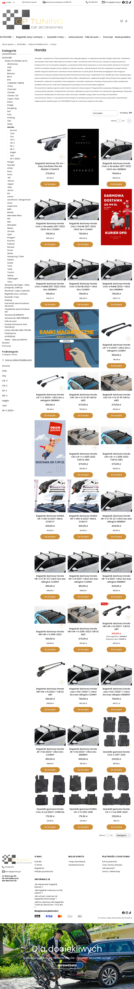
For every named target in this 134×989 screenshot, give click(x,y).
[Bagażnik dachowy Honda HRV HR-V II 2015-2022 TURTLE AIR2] (83, 614)
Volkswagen (12, 278)
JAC (9, 177)
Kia (8, 193)
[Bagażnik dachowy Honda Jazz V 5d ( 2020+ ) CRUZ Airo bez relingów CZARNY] (83, 670)
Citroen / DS (12, 95)
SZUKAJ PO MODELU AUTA (38, 44)
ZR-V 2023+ (15, 158)
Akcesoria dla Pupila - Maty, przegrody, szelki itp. (17, 286)
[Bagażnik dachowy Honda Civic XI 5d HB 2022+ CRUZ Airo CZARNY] (83, 265)
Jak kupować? (108, 868)
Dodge (10, 105)
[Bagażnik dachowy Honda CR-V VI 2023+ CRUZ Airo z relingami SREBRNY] (50, 381)
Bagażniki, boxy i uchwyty (16, 294)
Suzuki (10, 263)
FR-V (12, 146)
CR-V (12, 139)
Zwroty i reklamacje (111, 871)
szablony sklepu (105, 918)
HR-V (12, 149)
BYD (9, 79)
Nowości (6, 342)
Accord (13, 130)
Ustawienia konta (76, 865)
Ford (9, 114)
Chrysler (11, 92)
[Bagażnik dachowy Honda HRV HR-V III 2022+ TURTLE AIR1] (116, 611)
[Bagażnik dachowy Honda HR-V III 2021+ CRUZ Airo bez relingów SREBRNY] (116, 557)
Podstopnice (10, 333)
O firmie (38, 865)
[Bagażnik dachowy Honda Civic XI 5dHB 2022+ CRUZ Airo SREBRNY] (116, 265)
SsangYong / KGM (15, 256)
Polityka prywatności (44, 871)
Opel (9, 234)
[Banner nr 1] (83, 158)
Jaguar (10, 184)
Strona (113, 121)
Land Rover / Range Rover (19, 199)
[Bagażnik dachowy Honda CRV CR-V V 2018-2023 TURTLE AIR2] (83, 436)
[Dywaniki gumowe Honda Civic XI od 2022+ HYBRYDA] (50, 791)
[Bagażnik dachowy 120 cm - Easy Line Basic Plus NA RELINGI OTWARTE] (50, 145)
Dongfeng (11, 108)
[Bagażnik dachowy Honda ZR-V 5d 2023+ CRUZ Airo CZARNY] (50, 730)
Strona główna (8, 44)
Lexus (9, 203)
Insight (13, 152)
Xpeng (10, 275)
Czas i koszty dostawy (112, 865)
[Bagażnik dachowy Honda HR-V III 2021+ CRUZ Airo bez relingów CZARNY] (83, 557)
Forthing (11, 117)
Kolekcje (8, 300)
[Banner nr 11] (50, 448)
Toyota (10, 272)
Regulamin (39, 868)
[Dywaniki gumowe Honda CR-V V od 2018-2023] (116, 791)
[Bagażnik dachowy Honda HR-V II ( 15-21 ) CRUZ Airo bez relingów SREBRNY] (116, 496)
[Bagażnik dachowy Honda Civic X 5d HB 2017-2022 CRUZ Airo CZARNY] (83, 205)
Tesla (9, 269)
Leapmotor (12, 206)
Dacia (10, 102)
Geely (10, 124)
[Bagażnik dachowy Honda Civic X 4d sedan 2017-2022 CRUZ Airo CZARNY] (50, 205)
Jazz (12, 155)
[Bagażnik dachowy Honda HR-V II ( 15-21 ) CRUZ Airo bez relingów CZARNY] (50, 557)
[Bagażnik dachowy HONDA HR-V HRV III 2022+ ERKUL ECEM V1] (83, 496)
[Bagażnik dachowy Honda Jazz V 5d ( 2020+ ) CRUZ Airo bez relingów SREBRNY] (116, 670)
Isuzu (9, 171)
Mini (9, 221)
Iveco (9, 174)
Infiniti (10, 168)
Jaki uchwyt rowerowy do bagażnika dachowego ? (46, 897)
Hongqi (10, 162)
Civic (12, 133)
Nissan (10, 228)
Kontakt (38, 861)
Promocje (6, 346)
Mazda (10, 212)
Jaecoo (10, 180)
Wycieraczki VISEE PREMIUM (17, 318)
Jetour (10, 190)
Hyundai (11, 165)
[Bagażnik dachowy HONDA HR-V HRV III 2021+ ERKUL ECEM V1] (50, 496)
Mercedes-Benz (14, 215)
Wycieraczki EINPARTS (14, 315)
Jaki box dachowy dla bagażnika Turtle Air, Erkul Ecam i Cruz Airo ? (49, 905)
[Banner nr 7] (67, 338)
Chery (10, 86)
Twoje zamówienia (76, 861)
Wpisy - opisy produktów (16, 339)
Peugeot (11, 237)
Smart (10, 250)
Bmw (9, 76)
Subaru (10, 259)
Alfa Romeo (12, 64)
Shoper (127, 918)
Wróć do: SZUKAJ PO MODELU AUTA (18, 360)
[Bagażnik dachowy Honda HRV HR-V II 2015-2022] (50, 615)
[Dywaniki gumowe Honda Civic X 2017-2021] (116, 732)
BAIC (9, 70)
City (12, 136)
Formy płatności (109, 861)
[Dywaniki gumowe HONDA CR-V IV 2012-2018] (83, 791)
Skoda (10, 253)
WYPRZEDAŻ (10, 336)
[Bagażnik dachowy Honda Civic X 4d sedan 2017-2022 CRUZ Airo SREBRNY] (116, 145)
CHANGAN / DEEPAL (15, 83)
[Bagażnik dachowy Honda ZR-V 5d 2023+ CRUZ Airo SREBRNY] (83, 730)
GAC (9, 121)
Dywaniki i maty (12, 297)
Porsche (11, 240)
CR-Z (12, 143)
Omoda (10, 231)
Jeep (9, 187)
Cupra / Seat (13, 98)
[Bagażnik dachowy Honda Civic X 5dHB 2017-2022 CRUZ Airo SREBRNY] (50, 265)
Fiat (9, 111)
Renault (10, 247)
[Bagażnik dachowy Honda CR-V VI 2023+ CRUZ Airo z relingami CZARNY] (116, 326)
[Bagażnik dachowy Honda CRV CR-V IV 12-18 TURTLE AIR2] (83, 381)
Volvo (9, 281)
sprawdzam (67, 965)
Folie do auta (10, 321)
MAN (9, 209)
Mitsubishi (11, 225)
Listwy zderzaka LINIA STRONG (18, 330)
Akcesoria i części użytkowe (17, 290)
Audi (9, 67)
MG (8, 218)
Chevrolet (11, 89)
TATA (9, 266)
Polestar (11, 244)
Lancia (10, 196)
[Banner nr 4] (116, 218)
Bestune (11, 73)
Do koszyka (50, 184)
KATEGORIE (21, 44)
